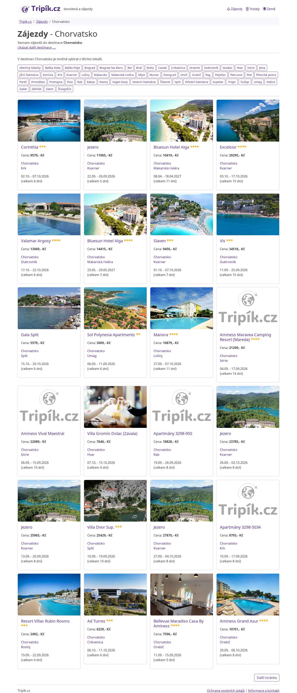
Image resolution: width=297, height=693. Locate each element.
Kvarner (71, 75)
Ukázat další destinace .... (37, 47)
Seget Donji (120, 82)
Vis (222, 241)
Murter (154, 75)
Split (178, 82)
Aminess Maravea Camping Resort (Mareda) (245, 337)
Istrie (251, 68)
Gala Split (30, 334)
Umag (258, 82)
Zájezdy (236, 9)
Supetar (218, 82)
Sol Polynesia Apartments (111, 334)
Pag (208, 75)
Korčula (48, 75)
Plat (249, 75)
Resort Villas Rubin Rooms (45, 621)
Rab (79, 82)
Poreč (23, 82)
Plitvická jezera (266, 75)
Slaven (160, 241)
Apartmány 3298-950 (173, 433)
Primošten (38, 82)
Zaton (50, 89)
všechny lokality (30, 68)
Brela (150, 68)
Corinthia (29, 147)
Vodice (270, 82)
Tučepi (244, 82)
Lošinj (86, 75)
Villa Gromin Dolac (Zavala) (112, 433)
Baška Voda (52, 68)
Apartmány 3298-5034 (240, 527)
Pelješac (220, 75)
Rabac (91, 82)
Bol (129, 68)
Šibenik (165, 82)
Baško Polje (72, 68)
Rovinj (104, 82)
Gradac (227, 68)
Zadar (23, 89)
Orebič (196, 75)
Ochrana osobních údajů (226, 690)
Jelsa (262, 68)
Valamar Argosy (36, 241)
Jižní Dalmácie (28, 75)
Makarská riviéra (122, 75)
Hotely (254, 9)
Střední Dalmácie (196, 82)
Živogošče (64, 89)
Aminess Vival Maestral (42, 433)
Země (270, 9)
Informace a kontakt (263, 690)
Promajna (56, 82)
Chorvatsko (30, 163)
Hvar (240, 68)
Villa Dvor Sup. (100, 527)
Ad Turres (96, 621)
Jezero (93, 147)
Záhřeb (36, 89)
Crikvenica (178, 68)
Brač (139, 68)
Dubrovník (211, 68)
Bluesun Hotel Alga (171, 147)
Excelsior (228, 147)
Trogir (232, 82)
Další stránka (267, 677)
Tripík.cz (25, 21)
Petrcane (236, 75)
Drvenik (195, 68)
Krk (60, 75)
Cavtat (162, 68)
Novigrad (169, 75)
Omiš (183, 75)
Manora (161, 334)
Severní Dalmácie (144, 82)
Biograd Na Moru (111, 68)
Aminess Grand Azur (239, 621)
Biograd (89, 68)
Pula (70, 82)
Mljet (141, 75)
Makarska (100, 75)
